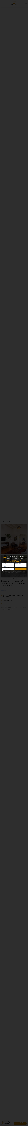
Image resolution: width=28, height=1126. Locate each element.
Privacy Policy (14, 572)
